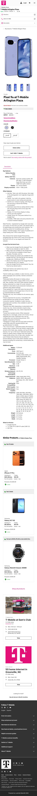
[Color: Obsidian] (12, 127)
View (18, 638)
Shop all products (18, 589)
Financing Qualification (10, 121)
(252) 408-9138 (12, 629)
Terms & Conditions (9, 118)
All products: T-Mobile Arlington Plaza (15, 28)
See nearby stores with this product (22, 157)
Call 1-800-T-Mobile (16, 153)
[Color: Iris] (6, 127)
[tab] (7, 166)
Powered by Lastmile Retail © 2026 (18, 793)
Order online (16, 147)
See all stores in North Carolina (18, 697)
